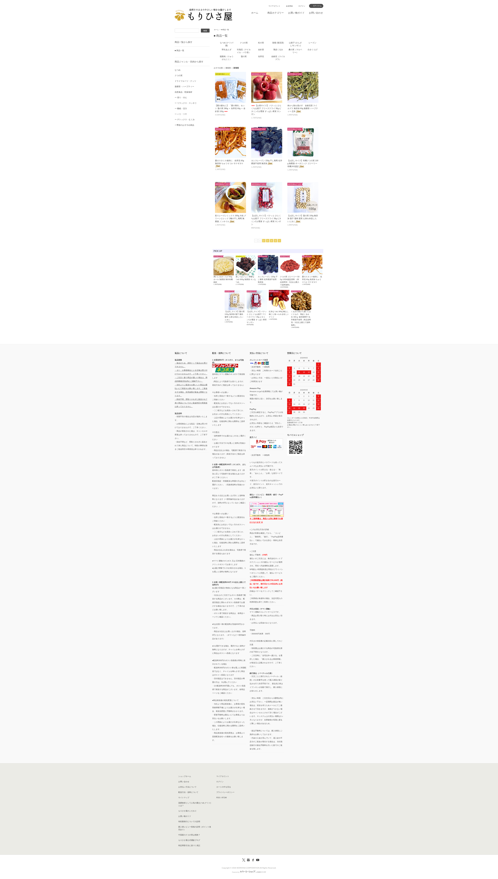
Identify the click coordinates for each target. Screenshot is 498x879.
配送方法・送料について (188, 792)
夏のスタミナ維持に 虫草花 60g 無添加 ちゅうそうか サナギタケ (229, 162)
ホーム (254, 13)
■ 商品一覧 (225, 30)
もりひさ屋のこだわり (187, 811)
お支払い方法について (187, 787)
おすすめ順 (218, 68)
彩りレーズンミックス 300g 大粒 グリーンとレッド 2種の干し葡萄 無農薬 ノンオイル (230, 218)
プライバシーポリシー (225, 792)
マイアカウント (274, 6)
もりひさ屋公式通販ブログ (189, 840)
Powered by (236, 872)
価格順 (228, 68)
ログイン (301, 6)
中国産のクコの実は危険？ (189, 835)
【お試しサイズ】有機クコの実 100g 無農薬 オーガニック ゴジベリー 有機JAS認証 (302, 163)
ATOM (224, 798)
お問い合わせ (316, 13)
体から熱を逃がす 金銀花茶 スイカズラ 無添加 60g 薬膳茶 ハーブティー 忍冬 (302, 108)
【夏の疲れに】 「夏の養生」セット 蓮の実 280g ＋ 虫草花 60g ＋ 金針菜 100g (230, 108)
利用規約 (261, 569)
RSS (218, 798)
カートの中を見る (223, 787)
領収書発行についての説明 (189, 821)
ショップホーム (184, 776)
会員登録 (289, 6)
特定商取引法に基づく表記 (189, 845)
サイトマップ (183, 798)
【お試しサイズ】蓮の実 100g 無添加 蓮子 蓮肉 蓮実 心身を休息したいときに (302, 218)
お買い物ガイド (296, 13)
